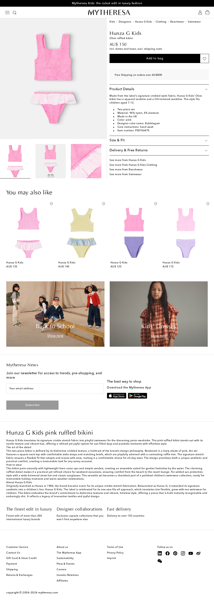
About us (62, 547)
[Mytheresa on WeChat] (159, 561)
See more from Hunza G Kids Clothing (133, 165)
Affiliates (62, 581)
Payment (11, 564)
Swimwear (194, 22)
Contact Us (13, 553)
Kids (112, 22)
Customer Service (17, 547)
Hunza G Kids (143, 22)
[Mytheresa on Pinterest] (175, 553)
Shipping (12, 569)
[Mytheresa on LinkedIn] (159, 553)
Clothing (161, 22)
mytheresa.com (48, 592)
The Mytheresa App (69, 553)
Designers (125, 22)
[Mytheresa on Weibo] (198, 553)
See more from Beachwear (126, 169)
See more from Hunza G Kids (128, 160)
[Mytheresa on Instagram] (183, 553)
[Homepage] (107, 12)
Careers (61, 569)
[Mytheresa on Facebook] (167, 553)
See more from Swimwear (125, 174)
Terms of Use (115, 547)
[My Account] (200, 12)
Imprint (111, 558)
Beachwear (177, 22)
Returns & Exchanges (19, 575)
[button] (155, 58)
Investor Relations (68, 575)
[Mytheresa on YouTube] (190, 553)
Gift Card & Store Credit (21, 558)
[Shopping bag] (207, 12)
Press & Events (65, 564)
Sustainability (65, 558)
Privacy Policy (115, 553)
